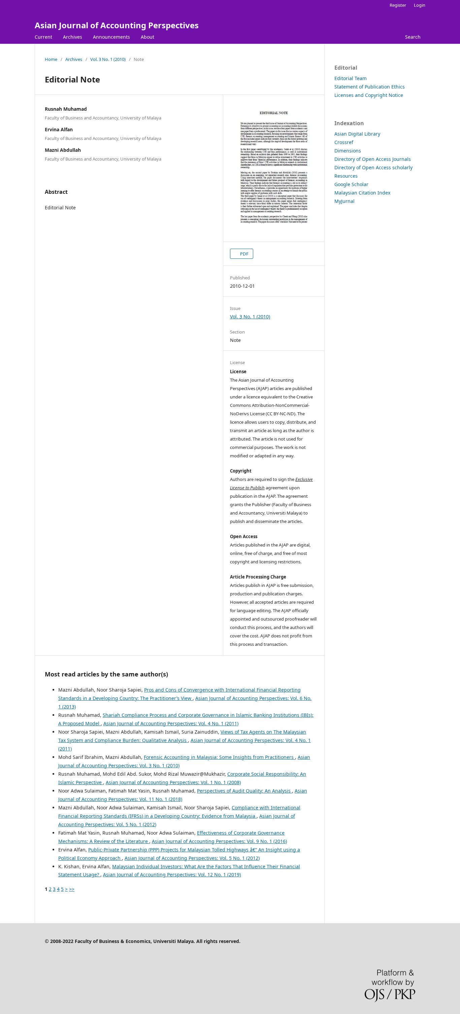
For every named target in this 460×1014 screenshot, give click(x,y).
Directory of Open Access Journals (372, 159)
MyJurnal (344, 201)
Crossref (343, 142)
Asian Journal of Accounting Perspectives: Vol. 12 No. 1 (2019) (172, 874)
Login (419, 5)
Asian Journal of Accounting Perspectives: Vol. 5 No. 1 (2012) (192, 858)
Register (398, 5)
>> (71, 889)
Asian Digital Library (357, 134)
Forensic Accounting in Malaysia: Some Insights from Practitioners (219, 757)
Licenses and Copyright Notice (368, 95)
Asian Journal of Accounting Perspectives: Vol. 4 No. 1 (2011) (170, 723)
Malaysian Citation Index (362, 192)
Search (413, 37)
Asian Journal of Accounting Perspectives (117, 25)
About (147, 37)
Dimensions (347, 150)
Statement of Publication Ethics (369, 86)
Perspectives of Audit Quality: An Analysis (244, 791)
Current (43, 37)
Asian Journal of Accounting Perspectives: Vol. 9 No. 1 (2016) (219, 841)
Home (51, 59)
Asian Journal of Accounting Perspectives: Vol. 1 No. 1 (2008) (173, 782)
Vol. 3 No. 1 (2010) (108, 59)
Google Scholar (351, 184)
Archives (72, 37)
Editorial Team (350, 78)
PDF (244, 254)
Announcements (111, 37)
